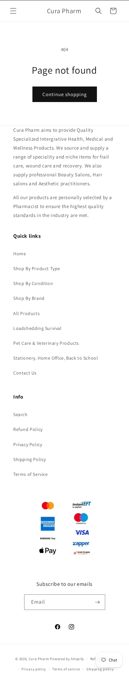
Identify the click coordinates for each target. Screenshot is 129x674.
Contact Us (25, 373)
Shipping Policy (29, 459)
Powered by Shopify (67, 658)
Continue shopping (64, 94)
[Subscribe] (97, 602)
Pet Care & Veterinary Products (46, 343)
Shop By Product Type (36, 268)
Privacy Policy (27, 444)
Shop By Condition (33, 283)
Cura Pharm (39, 658)
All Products (26, 313)
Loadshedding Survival (37, 328)
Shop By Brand (29, 298)
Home (19, 254)
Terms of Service (30, 474)
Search (20, 414)
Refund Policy (28, 429)
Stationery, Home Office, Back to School (55, 358)
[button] (13, 11)
